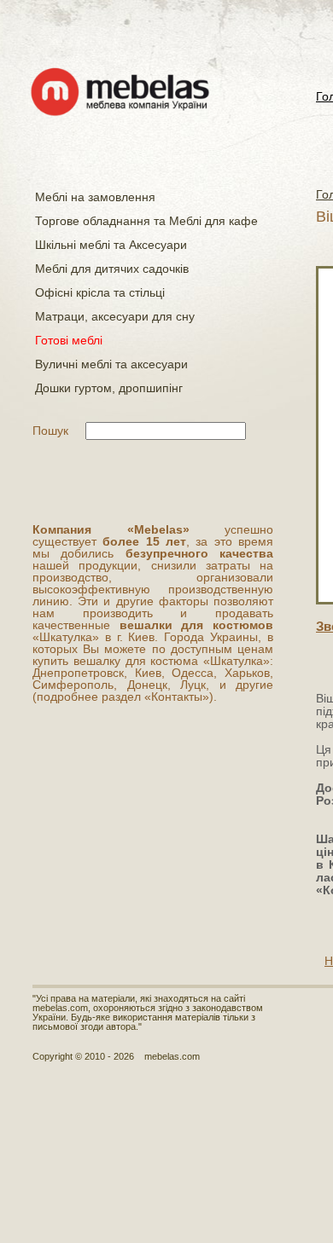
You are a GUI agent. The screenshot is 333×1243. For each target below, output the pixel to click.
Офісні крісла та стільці (100, 292)
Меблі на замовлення (95, 197)
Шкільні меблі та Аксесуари (111, 244)
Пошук (50, 430)
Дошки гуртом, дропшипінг (109, 388)
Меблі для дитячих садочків (112, 268)
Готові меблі (68, 340)
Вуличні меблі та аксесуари (111, 364)
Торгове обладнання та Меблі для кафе (146, 221)
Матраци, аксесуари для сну (115, 316)
